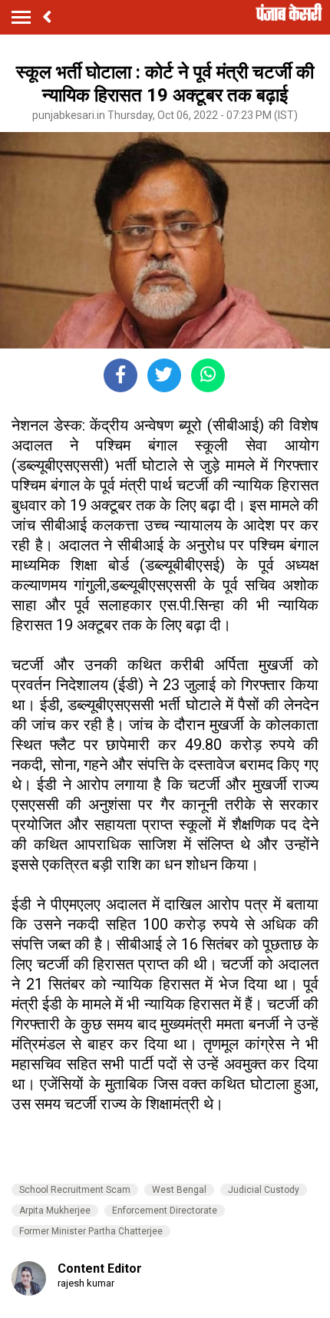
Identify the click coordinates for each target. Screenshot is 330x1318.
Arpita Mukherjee (55, 1210)
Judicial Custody (263, 1189)
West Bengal (179, 1189)
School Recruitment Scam (74, 1189)
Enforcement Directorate (164, 1210)
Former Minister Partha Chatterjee (91, 1231)
